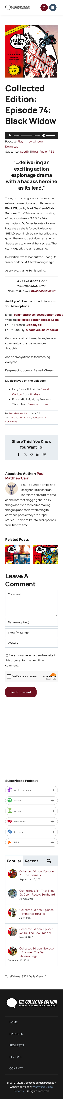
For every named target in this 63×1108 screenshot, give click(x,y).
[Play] (10, 135)
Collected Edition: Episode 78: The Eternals (36, 873)
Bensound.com (38, 404)
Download (11, 146)
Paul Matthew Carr (19, 413)
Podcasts (38, 417)
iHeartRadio (39, 151)
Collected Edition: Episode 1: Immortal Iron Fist (36, 912)
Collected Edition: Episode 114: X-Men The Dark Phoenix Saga (36, 952)
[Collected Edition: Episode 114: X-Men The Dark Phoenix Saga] (12, 949)
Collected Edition (21, 417)
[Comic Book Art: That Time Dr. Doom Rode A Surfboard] (12, 891)
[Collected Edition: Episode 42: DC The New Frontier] (12, 929)
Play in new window (30, 141)
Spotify (25, 151)
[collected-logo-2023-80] (17, 6)
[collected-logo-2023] (31, 998)
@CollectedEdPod (42, 291)
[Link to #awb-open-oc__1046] (44, 7)
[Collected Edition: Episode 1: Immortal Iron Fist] (12, 910)
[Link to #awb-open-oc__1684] (53, 7)
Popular (14, 861)
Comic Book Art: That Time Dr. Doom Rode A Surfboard (37, 892)
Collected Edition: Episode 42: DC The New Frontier (36, 931)
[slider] (51, 135)
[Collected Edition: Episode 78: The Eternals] (12, 872)
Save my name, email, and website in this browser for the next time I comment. (31, 660)
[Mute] (43, 135)
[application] (31, 135)
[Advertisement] (31, 737)
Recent (31, 861)
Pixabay (35, 394)
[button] (7, 554)
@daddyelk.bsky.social (42, 330)
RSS (51, 151)
